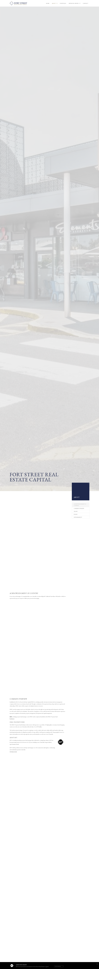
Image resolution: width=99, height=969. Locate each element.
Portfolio (63, 3)
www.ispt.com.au (13, 751)
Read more (12, 718)
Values (75, 511)
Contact (85, 3)
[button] (54, 3)
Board (75, 514)
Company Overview (79, 508)
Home (47, 3)
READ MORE (58, 966)
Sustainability (78, 517)
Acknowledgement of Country (80, 504)
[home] (18, 3)
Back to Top (80, 487)
